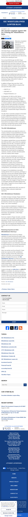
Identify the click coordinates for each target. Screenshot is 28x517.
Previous (4, 289)
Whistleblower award (7, 340)
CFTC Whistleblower (7, 350)
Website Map (14, 489)
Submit (14, 321)
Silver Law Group (19, 511)
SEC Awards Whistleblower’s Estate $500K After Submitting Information (13, 418)
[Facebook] (7, 328)
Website (14, 477)
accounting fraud (6, 368)
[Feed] (20, 328)
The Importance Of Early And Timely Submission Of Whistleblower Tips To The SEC (13, 412)
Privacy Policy (14, 481)
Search (25, 384)
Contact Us (14, 493)
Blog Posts (14, 497)
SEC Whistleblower (9, 281)
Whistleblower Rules (7, 353)
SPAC (3, 371)
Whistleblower (6, 344)
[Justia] (16, 328)
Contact (14, 18)
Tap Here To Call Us (14, 3)
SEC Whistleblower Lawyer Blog (14, 12)
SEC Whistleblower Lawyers (9, 359)
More (23, 18)
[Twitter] (12, 328)
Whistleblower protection (8, 347)
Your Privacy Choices (12, 468)
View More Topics (5, 374)
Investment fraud (6, 362)
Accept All (8, 509)
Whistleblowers (5, 234)
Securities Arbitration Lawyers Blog (10, 395)
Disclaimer (14, 485)
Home (4, 18)
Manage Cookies (14, 470)
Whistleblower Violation (8, 356)
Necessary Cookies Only (8, 513)
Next (13, 289)
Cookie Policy (21, 468)
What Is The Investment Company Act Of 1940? (13, 406)
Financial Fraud (6, 365)
